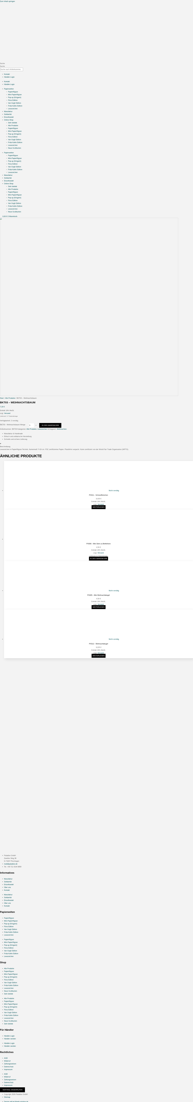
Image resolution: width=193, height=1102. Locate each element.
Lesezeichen (12, 109)
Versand (7, 413)
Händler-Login (9, 77)
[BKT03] (89, 395)
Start (2, 398)
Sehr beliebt (12, 123)
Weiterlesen (99, 507)
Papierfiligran (13, 92)
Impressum (8, 1069)
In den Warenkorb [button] (98, 559)
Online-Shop (8, 120)
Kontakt (7, 74)
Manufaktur (8, 111)
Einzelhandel (9, 117)
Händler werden (10, 1039)
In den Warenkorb (50, 425)
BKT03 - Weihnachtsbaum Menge (12, 425)
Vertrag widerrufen (12, 1090)
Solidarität (8, 114)
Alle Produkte (13, 125)
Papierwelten (9, 89)
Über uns (7, 887)
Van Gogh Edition (14, 103)
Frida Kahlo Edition (15, 106)
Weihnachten (62, 429)
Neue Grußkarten (14, 148)
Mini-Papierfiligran (15, 95)
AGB (6, 1058)
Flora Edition (12, 100)
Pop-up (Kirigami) (14, 97)
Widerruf (7, 1061)
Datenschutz (8, 1067)
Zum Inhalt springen (7, 1)
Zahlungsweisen (10, 1064)
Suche (2, 63)
